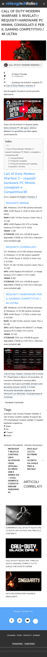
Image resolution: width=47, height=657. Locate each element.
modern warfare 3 (27, 420)
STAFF (19, 635)
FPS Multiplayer (11, 420)
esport (35, 416)
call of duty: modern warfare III (17, 416)
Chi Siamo (11, 635)
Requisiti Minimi (17, 158)
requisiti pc (18, 423)
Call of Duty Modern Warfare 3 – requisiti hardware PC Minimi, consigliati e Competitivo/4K (23, 152)
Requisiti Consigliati (19, 161)
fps (40, 416)
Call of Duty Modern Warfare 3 (20, 85)
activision (8, 413)
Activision (16, 82)
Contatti (27, 635)
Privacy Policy (17, 644)
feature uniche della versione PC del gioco (21, 126)
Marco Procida (20, 74)
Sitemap (36, 635)
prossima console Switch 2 (16, 387)
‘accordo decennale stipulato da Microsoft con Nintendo (19, 392)
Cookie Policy (29, 644)
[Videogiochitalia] (22, 4)
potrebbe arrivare (30, 383)
